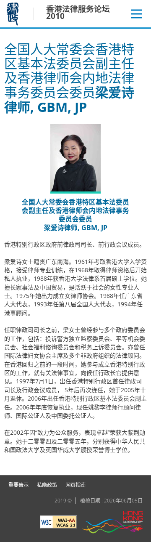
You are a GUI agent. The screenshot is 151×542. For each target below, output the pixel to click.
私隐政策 (47, 485)
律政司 (13, 13)
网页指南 (75, 485)
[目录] (136, 13)
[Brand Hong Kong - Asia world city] (112, 523)
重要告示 (18, 485)
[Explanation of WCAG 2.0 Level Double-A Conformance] (58, 523)
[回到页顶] (139, 463)
